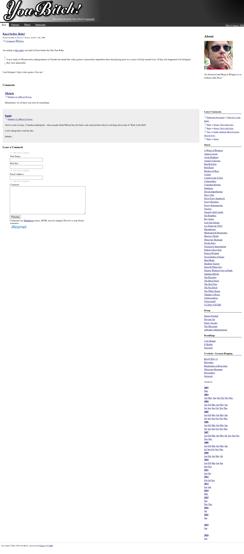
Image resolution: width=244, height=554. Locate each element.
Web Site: (14, 163)
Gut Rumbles (210, 215)
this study (19, 50)
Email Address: (17, 174)
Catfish (207, 174)
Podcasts (15, 24)
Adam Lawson (210, 153)
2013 (206, 483)
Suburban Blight (211, 273)
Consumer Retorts (212, 184)
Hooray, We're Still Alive (223, 124)
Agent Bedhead (211, 157)
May (210, 397)
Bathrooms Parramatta (215, 117)
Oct (222, 397)
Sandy (8, 116)
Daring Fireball (211, 315)
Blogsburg (208, 362)
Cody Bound (209, 340)
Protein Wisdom (211, 253)
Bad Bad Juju (210, 164)
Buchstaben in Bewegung (215, 365)
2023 (206, 524)
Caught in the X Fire (213, 177)
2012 (206, 476)
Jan (205, 404)
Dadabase (208, 188)
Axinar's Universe (212, 160)
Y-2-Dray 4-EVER (212, 304)
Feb (209, 404)
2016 (206, 507)
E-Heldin (208, 344)
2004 (206, 401)
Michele (9, 93)
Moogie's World (211, 236)
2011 (206, 469)
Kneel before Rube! (14, 34)
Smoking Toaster (212, 263)
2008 (206, 442)
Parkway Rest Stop (212, 249)
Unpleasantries (211, 297)
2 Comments (10, 41)
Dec (231, 397)
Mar (206, 390)
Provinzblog (209, 372)
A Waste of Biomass (213, 150)
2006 (206, 421)
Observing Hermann (213, 239)
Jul (205, 408)
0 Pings (21, 41)
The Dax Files (210, 284)
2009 (206, 452)
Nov (227, 397)
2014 (206, 490)
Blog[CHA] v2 (211, 359)
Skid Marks (209, 260)
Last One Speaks (212, 222)
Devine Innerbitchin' (213, 191)
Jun (226, 404)
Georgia (207, 208)
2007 (206, 432)
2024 (206, 535)
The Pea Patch (210, 287)
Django (42, 545)
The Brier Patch (211, 280)
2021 (206, 514)
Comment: (15, 184)
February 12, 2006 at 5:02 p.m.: (20, 97)
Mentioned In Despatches (215, 232)
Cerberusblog (210, 181)
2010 (206, 459)
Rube (209, 124)
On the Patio (210, 243)
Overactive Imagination (215, 246)
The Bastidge (210, 277)
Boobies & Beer (211, 171)
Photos (27, 24)
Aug (214, 397)
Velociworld (209, 301)
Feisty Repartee (211, 201)
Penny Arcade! (211, 322)
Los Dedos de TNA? (213, 225)
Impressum (40, 24)
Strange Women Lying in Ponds (218, 270)
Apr (206, 397)
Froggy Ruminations (213, 205)
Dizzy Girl (209, 195)
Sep (218, 397)
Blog (4, 24)
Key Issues (209, 218)
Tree (209, 132)
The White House (212, 291)
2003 (206, 387)
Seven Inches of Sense (214, 256)
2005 (206, 411)
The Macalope (210, 326)
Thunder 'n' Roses (212, 294)
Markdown (29, 220)
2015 (206, 497)
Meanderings (210, 229)
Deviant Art (209, 319)
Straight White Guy (213, 267)
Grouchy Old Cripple (213, 212)
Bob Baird (209, 167)
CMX (51, 545)
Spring (216, 139)
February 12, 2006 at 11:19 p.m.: (20, 119)
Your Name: (15, 156)
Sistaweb (208, 347)
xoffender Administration (215, 329)
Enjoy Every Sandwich (214, 198)
